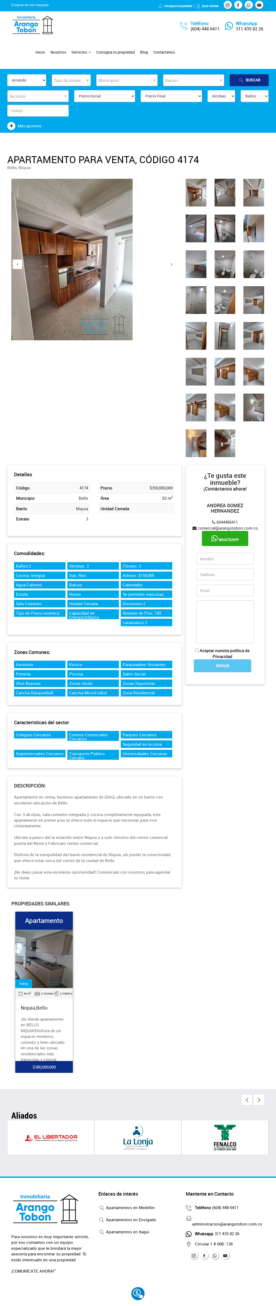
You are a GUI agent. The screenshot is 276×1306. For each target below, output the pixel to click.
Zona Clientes (210, 6)
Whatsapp (228, 539)
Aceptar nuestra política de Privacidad (225, 653)
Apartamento (44, 920)
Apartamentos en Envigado (130, 1219)
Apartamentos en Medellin (130, 1207)
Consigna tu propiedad (178, 6)
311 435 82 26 (249, 29)
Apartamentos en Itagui (127, 1231)
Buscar (253, 79)
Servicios (79, 52)
